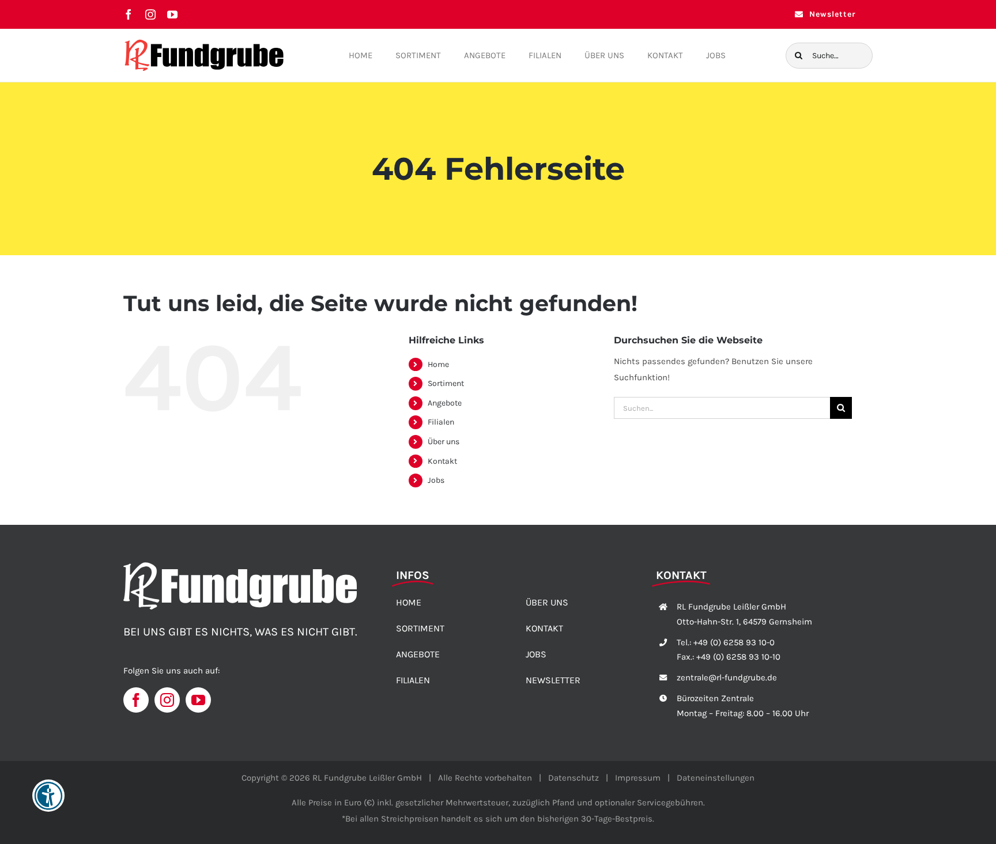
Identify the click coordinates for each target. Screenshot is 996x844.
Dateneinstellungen (715, 778)
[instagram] (150, 14)
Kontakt (442, 461)
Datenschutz (573, 778)
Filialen (441, 422)
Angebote (445, 403)
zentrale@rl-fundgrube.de (727, 677)
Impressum (638, 778)
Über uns (443, 441)
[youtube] (172, 14)
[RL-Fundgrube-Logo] (204, 42)
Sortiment (446, 383)
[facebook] (128, 14)
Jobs (436, 480)
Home (438, 364)
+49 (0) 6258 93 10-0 (734, 642)
